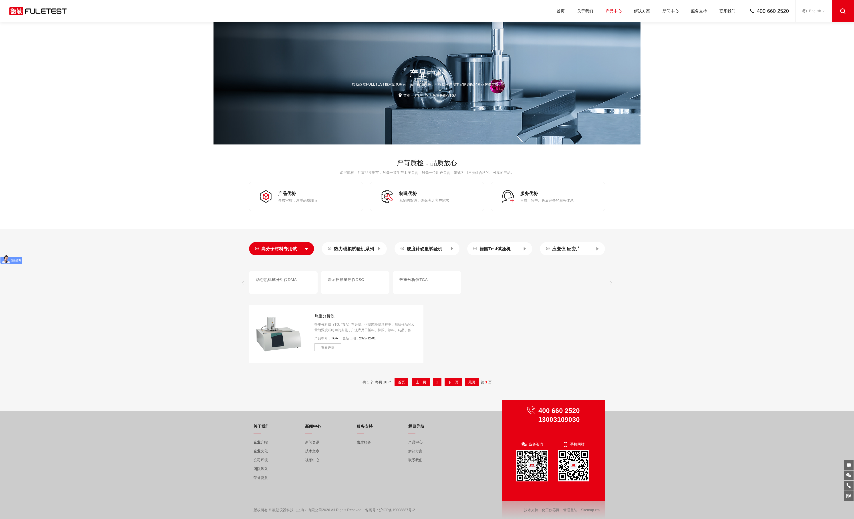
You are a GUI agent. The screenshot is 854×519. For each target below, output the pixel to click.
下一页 (453, 382)
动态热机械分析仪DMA (276, 279)
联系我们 (727, 11)
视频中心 (312, 460)
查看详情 (327, 347)
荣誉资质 (261, 478)
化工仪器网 (551, 510)
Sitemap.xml (590, 510)
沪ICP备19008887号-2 (397, 510)
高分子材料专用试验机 (281, 248)
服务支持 (699, 11)
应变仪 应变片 (566, 248)
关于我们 (585, 11)
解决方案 (642, 11)
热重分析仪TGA (413, 279)
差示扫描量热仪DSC (346, 279)
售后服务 (364, 442)
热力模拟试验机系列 (354, 248)
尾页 (471, 382)
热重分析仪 (324, 316)
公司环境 (261, 460)
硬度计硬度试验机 (424, 248)
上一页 (421, 382)
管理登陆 (570, 510)
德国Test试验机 (495, 248)
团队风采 (261, 469)
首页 (561, 11)
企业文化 (261, 451)
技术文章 (312, 451)
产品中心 (614, 11)
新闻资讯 (312, 442)
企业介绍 (261, 442)
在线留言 (849, 465)
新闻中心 (671, 11)
